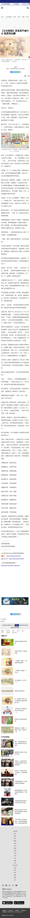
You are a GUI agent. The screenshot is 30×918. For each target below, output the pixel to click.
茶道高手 (14, 632)
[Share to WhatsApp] (18, 72)
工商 (15, 880)
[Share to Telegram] (16, 72)
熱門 (19, 17)
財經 (15, 843)
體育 (15, 870)
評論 (15, 853)
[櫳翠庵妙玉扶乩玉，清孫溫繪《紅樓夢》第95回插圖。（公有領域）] (15, 140)
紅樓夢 (8, 632)
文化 (15, 862)
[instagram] (3, 885)
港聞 (23, 17)
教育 (15, 872)
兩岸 (27, 17)
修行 (23, 631)
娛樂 (15, 875)
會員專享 (9, 17)
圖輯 (15, 877)
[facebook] (6, 885)
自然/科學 (15, 865)
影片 (15, 833)
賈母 (13, 631)
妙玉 (2, 632)
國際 (15, 841)
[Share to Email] (20, 72)
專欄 (15, 848)
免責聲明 (17, 910)
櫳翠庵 (8, 631)
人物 (15, 855)
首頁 (2, 17)
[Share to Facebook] (11, 72)
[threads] (9, 885)
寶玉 (18, 631)
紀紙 (15, 867)
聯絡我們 (11, 910)
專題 (15, 850)
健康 (15, 860)
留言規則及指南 (2, 621)
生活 (15, 858)
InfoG (15, 845)
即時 (14, 17)
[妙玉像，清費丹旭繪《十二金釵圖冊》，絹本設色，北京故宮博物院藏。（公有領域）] (15, 47)
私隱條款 (23, 910)
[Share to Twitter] (13, 72)
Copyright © (5, 912)
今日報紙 (15, 831)
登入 (17, 625)
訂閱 (26, 625)
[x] (13, 885)
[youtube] (16, 885)
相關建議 (4, 910)
